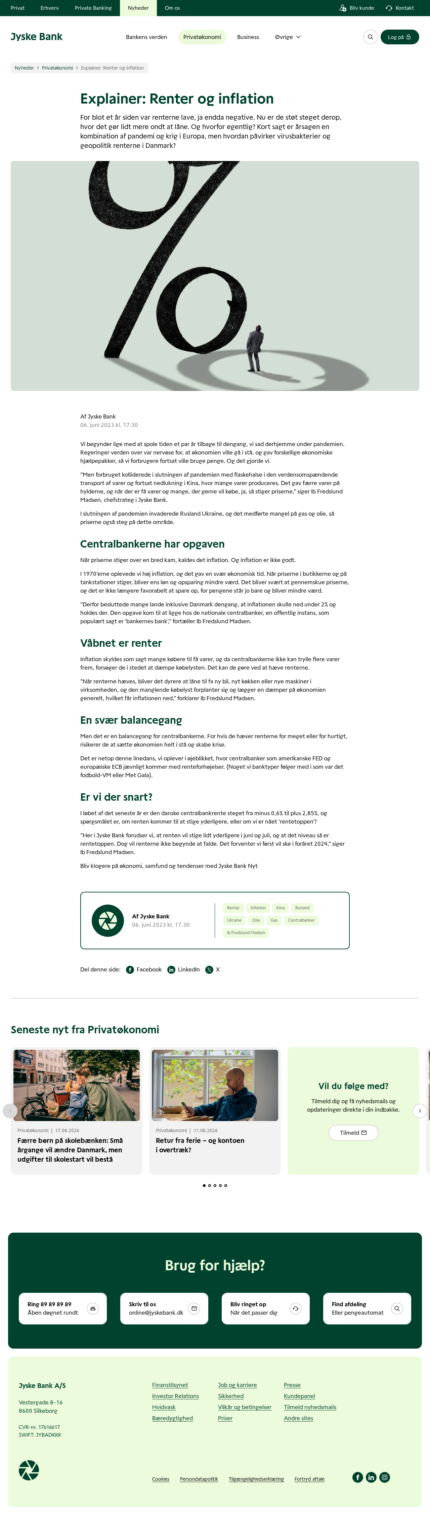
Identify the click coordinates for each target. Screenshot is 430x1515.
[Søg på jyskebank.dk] (370, 37)
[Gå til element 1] (204, 1185)
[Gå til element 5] (225, 1185)
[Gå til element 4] (220, 1185)
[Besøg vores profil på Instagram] (384, 1477)
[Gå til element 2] (209, 1185)
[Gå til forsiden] (37, 37)
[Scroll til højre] (420, 1111)
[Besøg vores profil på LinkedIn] (371, 1477)
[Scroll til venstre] (10, 1111)
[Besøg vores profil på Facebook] (357, 1477)
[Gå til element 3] (215, 1185)
